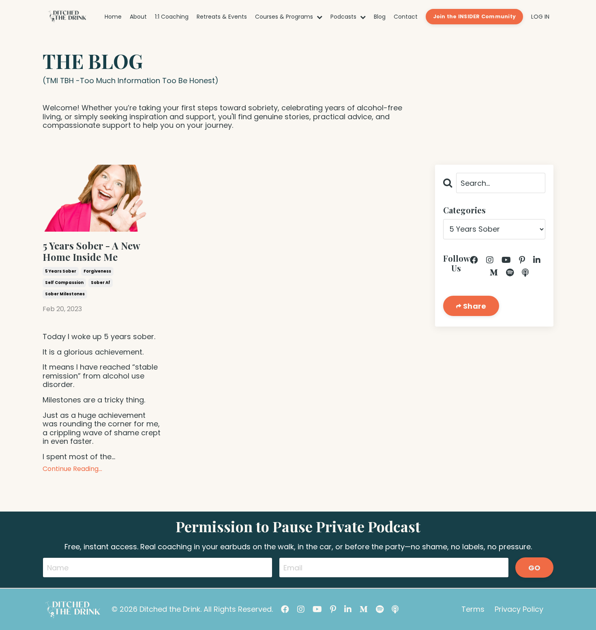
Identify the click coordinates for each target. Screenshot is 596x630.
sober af (100, 283)
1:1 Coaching (172, 16)
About (138, 16)
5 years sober (60, 271)
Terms (473, 609)
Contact (406, 16)
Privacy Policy (519, 609)
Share (474, 306)
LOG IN (540, 17)
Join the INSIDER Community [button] (474, 16)
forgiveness (97, 271)
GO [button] (534, 568)
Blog (380, 16)
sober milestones (65, 294)
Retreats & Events (222, 16)
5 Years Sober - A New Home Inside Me (91, 251)
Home (113, 16)
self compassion (64, 283)
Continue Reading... (72, 469)
